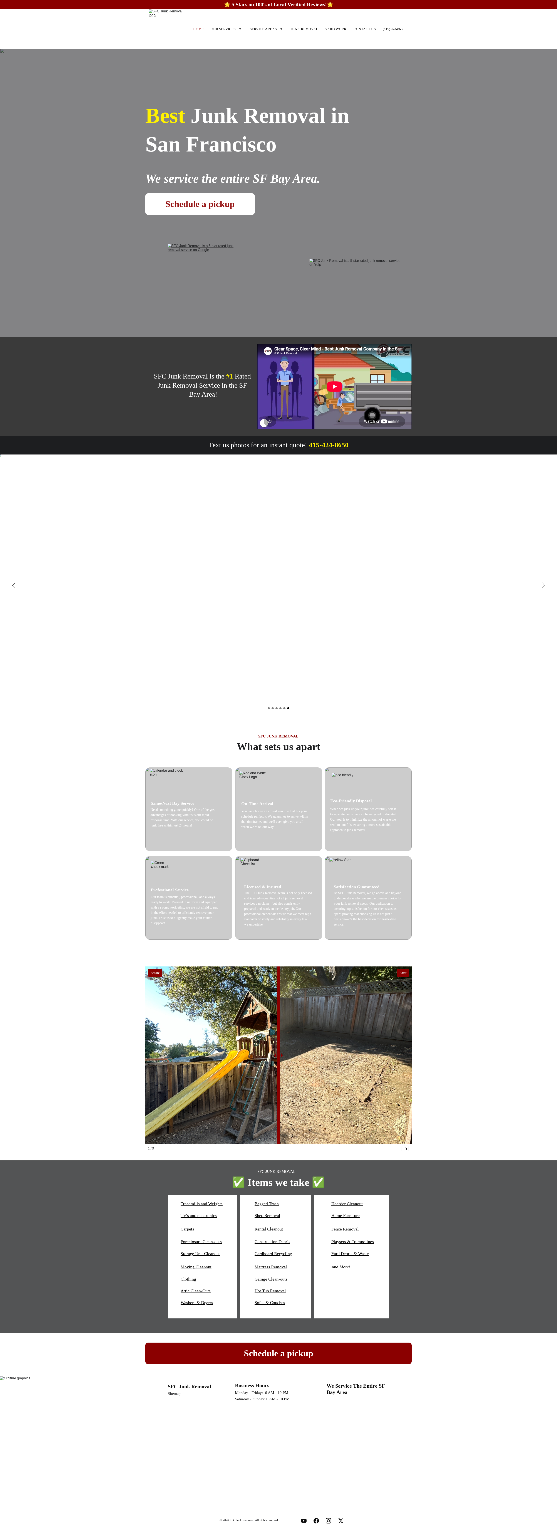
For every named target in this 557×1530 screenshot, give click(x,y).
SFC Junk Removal (189, 1386)
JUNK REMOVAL (304, 29)
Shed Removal (267, 1215)
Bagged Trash (267, 1203)
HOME (198, 29)
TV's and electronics (199, 1215)
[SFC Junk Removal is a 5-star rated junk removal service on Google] (206, 280)
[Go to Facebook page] (316, 1520)
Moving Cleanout (196, 1266)
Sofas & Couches (270, 1302)
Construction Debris (272, 1241)
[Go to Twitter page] (341, 1520)
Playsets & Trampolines (352, 1241)
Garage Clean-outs (271, 1279)
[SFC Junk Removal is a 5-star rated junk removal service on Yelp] (356, 280)
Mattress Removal (271, 1266)
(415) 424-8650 (393, 29)
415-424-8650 (329, 445)
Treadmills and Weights (202, 1203)
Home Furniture (345, 1215)
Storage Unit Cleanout (200, 1253)
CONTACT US (365, 29)
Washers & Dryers (197, 1302)
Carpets (187, 1229)
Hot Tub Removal (270, 1290)
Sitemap (174, 1393)
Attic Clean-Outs (196, 1290)
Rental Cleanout (269, 1229)
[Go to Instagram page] (328, 1520)
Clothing (188, 1279)
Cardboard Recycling (273, 1253)
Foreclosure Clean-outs (201, 1241)
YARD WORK (336, 29)
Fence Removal (345, 1229)
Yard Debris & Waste (350, 1253)
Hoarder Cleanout (347, 1203)
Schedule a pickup (200, 204)
